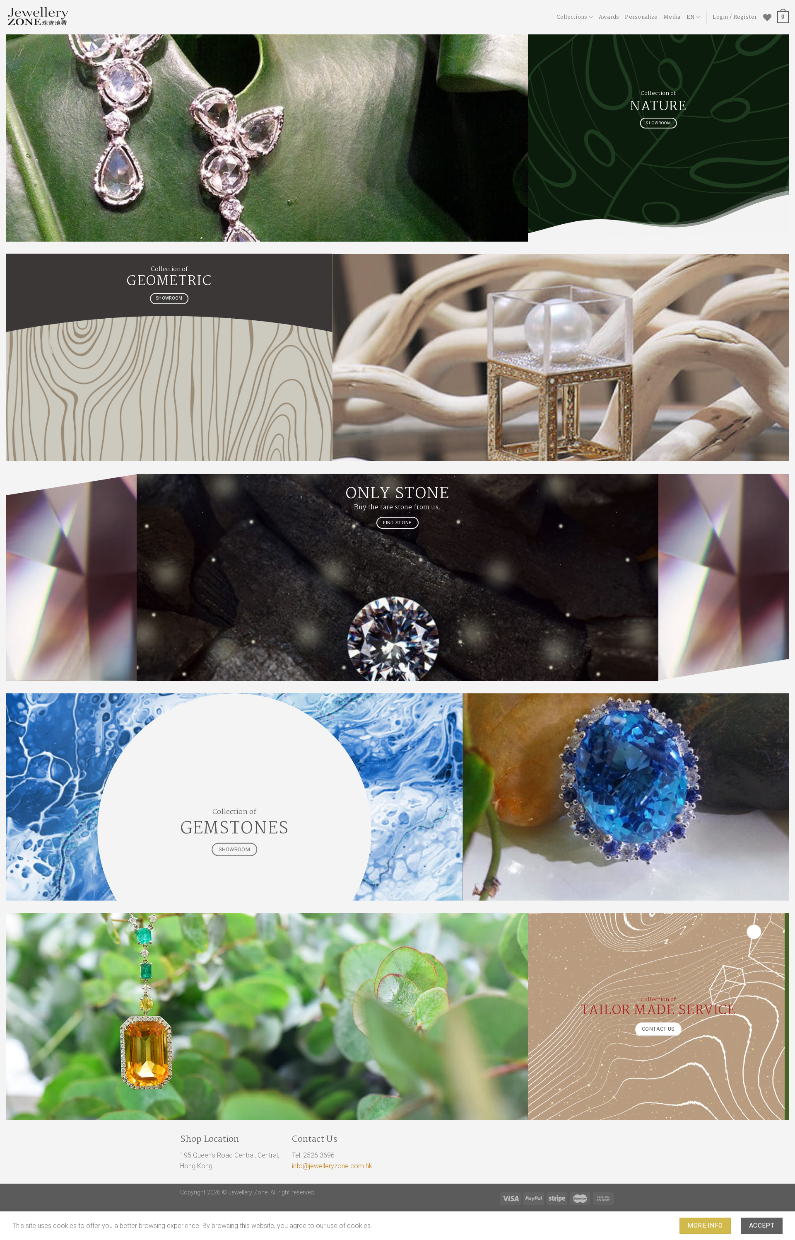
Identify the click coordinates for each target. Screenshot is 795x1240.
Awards (609, 17)
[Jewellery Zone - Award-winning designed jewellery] (80, 17)
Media (671, 17)
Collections (572, 17)
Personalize (641, 17)
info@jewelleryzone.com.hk (332, 1166)
